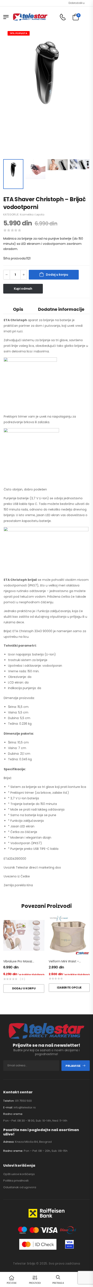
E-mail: (8, 1107)
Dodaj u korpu (57, 274)
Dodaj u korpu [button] (24, 988)
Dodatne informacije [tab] (61, 309)
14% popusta (18, 33)
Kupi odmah (23, 288)
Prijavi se (73, 1066)
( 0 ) (22, 979)
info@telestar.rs (25, 1107)
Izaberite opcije (69, 987)
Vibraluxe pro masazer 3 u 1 (22, 961)
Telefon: (8, 1101)
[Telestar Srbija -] (30, 17)
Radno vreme (12, 1114)
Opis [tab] (18, 309)
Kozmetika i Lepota (32, 214)
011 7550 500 (23, 1101)
